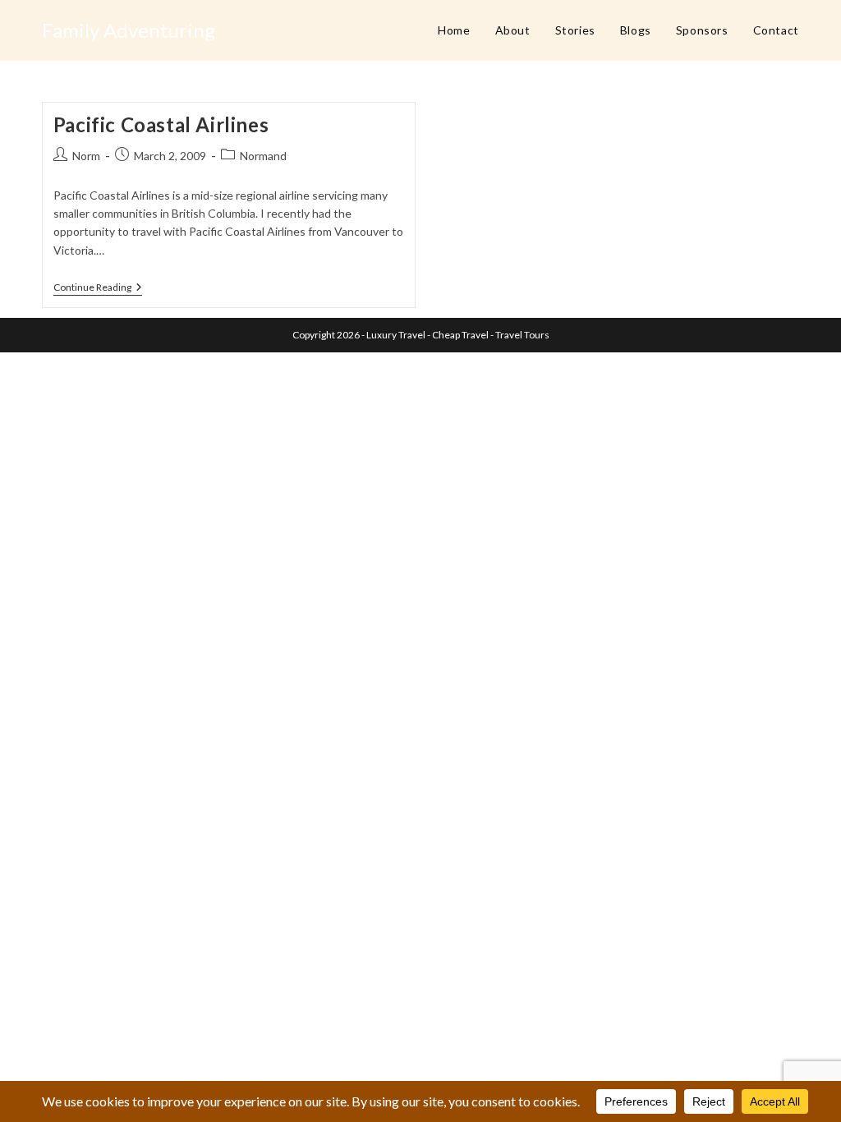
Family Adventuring (128, 30)
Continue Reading (97, 289)
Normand (263, 156)
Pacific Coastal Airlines (161, 124)
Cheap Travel (460, 335)
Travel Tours (522, 335)
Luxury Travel (395, 335)
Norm (86, 156)
